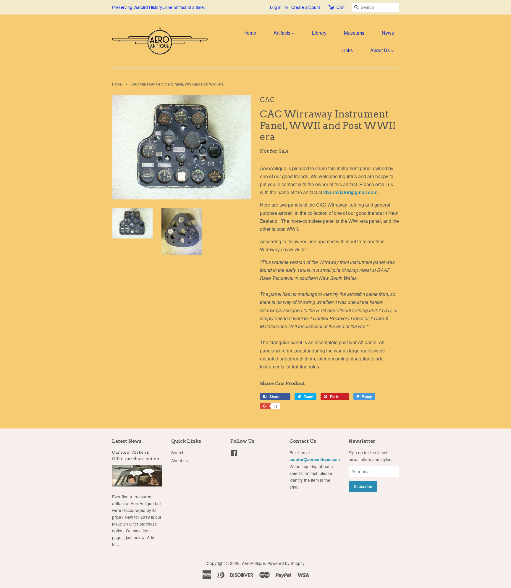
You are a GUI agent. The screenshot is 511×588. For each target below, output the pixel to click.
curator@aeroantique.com (315, 459)
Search (178, 452)
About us (179, 460)
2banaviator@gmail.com (351, 192)
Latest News (126, 441)
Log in (276, 7)
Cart (341, 7)
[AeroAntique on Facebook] (233, 454)
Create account (305, 7)
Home (117, 83)
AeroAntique (253, 563)
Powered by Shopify (286, 563)
